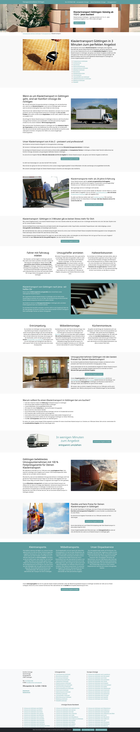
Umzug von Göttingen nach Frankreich (99, 690)
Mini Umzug (90, 380)
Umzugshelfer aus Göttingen (35, 339)
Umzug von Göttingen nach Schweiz (98, 699)
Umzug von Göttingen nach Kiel (65, 711)
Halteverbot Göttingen (62, 681)
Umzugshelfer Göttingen (63, 695)
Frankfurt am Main (99, 197)
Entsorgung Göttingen (62, 690)
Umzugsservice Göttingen (63, 674)
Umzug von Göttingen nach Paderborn (99, 710)
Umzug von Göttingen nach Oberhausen (67, 727)
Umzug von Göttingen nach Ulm (97, 720)
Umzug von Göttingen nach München (34, 727)
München (57, 334)
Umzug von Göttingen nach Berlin (33, 708)
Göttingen (79, 80)
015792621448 (29, 681)
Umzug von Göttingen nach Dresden (34, 718)
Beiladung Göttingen (61, 699)
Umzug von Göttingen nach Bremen (34, 715)
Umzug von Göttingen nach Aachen (66, 710)
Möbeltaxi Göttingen (61, 693)
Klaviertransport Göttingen (63, 683)
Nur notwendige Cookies (88, 729)
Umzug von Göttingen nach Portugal (98, 695)
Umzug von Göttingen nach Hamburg (34, 724)
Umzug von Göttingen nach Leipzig (33, 713)
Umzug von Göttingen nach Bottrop (98, 725)
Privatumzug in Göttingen (78, 194)
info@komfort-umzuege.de (34, 682)
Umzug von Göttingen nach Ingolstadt (98, 711)
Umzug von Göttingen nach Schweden (98, 679)
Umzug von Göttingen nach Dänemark (98, 693)
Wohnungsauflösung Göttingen (65, 688)
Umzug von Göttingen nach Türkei (97, 681)
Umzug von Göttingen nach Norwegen (98, 676)
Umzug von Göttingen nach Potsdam (34, 720)
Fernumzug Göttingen (62, 678)
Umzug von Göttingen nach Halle (65, 715)
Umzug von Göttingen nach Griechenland (99, 685)
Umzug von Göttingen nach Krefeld (66, 720)
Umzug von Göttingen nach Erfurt (65, 725)
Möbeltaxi (79, 70)
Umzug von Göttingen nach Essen (33, 711)
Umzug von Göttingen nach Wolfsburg (98, 724)
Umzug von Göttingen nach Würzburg (98, 717)
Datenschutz (26, 692)
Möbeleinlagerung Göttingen (64, 685)
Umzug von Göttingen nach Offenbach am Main (101, 713)
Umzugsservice (46, 33)
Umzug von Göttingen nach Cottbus (34, 717)
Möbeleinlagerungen (79, 73)
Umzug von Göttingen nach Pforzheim (98, 722)
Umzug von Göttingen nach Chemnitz (66, 713)
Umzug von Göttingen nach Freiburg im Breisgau (69, 718)
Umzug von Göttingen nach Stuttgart (34, 722)
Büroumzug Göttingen (62, 676)
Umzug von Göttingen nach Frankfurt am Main (37, 725)
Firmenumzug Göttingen (63, 679)
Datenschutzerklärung (101, 729)
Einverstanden (76, 729)
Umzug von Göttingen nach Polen (97, 678)
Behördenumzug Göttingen (63, 697)
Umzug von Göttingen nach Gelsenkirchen (67, 708)
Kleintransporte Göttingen (63, 692)
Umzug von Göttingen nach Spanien (98, 697)
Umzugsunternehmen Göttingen (33, 2)
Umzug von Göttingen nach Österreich (99, 692)
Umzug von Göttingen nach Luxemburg (99, 674)
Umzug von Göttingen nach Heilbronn (98, 718)
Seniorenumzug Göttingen (63, 686)
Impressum (26, 690)
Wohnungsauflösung (79, 66)
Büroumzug (76, 71)
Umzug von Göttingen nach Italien (97, 686)
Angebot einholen (79, 23)
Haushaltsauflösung (101, 192)
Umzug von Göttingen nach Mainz (65, 722)
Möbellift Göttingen (61, 700)
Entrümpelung (75, 380)
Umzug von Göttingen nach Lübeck (65, 724)
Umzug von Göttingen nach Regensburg (99, 708)
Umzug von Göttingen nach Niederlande (99, 688)
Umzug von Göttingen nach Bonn (33, 710)
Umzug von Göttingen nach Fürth (97, 715)
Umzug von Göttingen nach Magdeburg (67, 717)
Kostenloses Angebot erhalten (70, 159)
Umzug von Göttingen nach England (98, 683)
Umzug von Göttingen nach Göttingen (98, 727)
